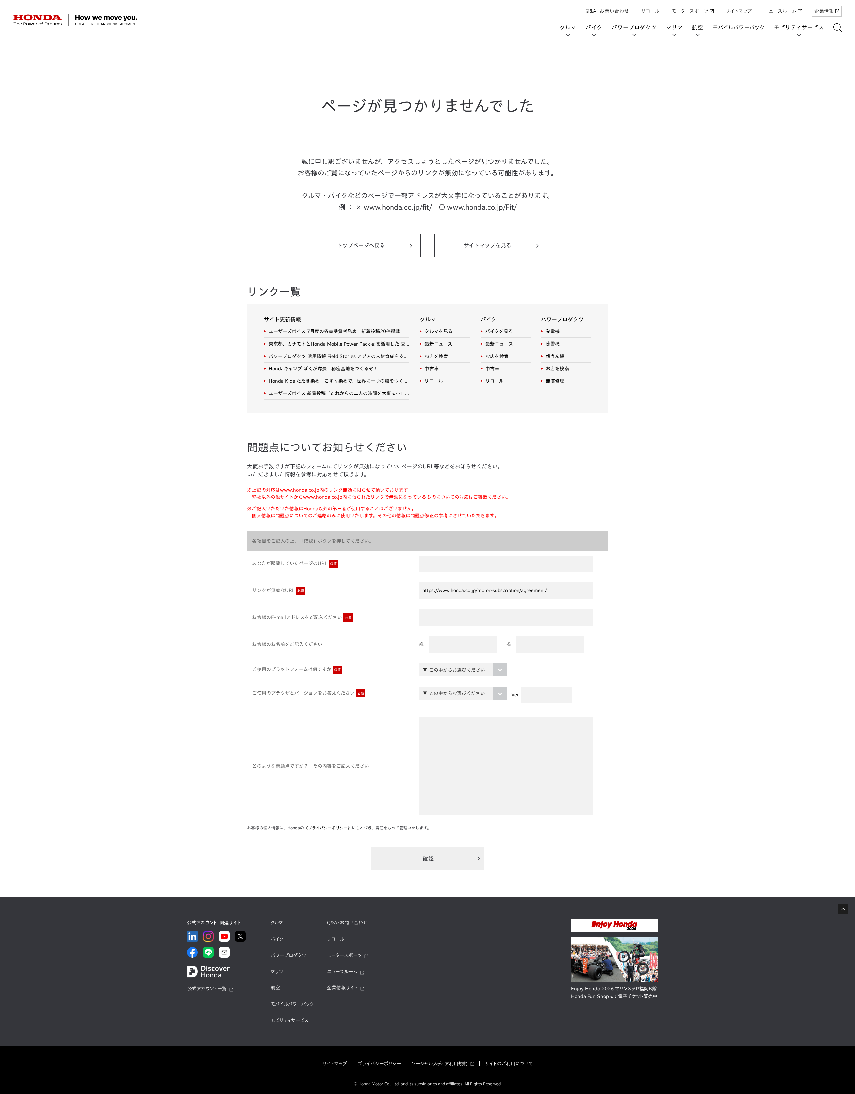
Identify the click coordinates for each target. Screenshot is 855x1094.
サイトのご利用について (509, 1063)
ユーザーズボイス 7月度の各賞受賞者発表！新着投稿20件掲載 (334, 331)
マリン (674, 27)
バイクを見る (499, 331)
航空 (697, 27)
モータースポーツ (690, 11)
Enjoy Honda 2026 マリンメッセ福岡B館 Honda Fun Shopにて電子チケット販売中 (614, 992)
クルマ (568, 27)
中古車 (431, 368)
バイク (594, 27)
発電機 (553, 331)
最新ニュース (438, 343)
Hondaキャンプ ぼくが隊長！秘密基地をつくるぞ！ (323, 368)
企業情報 (824, 11)
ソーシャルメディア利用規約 (440, 1063)
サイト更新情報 (282, 319)
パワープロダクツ (634, 27)
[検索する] (837, 27)
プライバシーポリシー (379, 1063)
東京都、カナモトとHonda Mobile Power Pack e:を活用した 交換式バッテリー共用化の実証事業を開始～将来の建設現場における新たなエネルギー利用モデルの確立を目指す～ (339, 343)
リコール (650, 11)
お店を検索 (436, 356)
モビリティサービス (799, 27)
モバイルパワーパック (738, 27)
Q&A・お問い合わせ (607, 11)
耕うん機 (555, 356)
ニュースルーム (780, 11)
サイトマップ (739, 11)
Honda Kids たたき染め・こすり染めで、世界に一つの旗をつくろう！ (339, 381)
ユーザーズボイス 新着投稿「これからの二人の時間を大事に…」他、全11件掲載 (339, 393)
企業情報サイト (342, 987)
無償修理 (555, 381)
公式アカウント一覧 (207, 988)
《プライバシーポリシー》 (328, 828)
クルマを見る (438, 331)
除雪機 (553, 343)
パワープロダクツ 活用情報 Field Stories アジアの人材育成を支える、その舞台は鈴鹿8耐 (339, 356)
